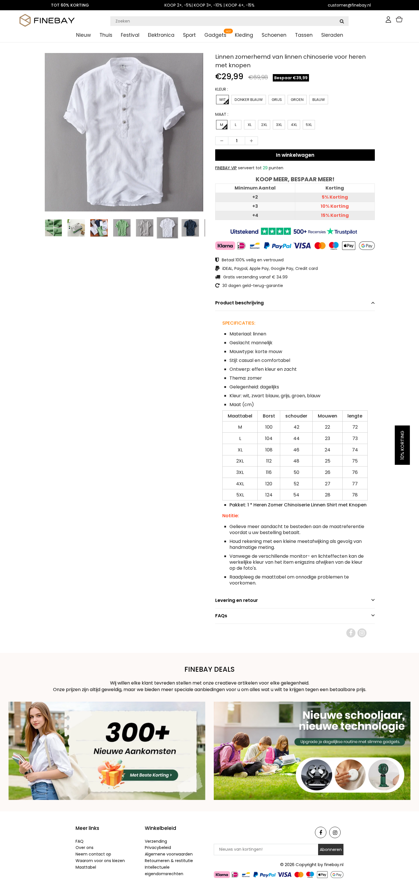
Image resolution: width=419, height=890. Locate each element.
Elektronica (161, 35)
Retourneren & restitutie (169, 860)
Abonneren (331, 849)
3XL (279, 124)
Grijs (277, 99)
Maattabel (86, 867)
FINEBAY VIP (226, 168)
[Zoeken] (342, 21)
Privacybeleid (158, 847)
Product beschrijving (239, 303)
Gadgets (215, 35)
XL (249, 124)
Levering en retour (236, 600)
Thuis (105, 35)
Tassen (304, 35)
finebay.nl (333, 864)
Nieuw (83, 35)
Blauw (318, 99)
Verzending (156, 841)
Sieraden (332, 35)
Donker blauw (249, 99)
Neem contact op (93, 854)
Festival (130, 35)
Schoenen (274, 35)
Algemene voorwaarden (169, 854)
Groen (297, 99)
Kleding (244, 35)
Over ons (84, 847)
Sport (189, 35)
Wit (222, 99)
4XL (294, 124)
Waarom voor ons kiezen (100, 860)
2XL (264, 124)
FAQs (221, 615)
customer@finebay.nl (349, 5)
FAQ (80, 841)
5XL (309, 124)
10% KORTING (402, 445)
